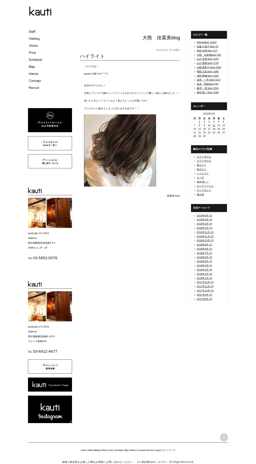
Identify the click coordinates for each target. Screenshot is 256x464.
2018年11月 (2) (205, 236)
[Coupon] (50, 149)
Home (83, 450)
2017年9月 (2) (204, 294)
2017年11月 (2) (205, 286)
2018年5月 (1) (204, 261)
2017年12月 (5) (205, 282)
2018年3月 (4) (204, 269)
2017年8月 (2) (204, 299)
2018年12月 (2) (205, 232)
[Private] (50, 167)
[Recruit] (50, 372)
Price (111, 450)
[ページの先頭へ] (224, 437)
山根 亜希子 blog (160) (209, 67)
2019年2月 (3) (204, 223)
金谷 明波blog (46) (208, 84)
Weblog (96, 450)
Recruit (149, 450)
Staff (90, 450)
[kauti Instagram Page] (50, 422)
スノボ (200, 177)
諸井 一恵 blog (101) (209, 79)
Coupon (157, 450)
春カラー (201, 165)
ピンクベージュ (205, 186)
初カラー (201, 169)
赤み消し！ (203, 181)
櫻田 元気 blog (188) (208, 71)
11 (214, 125)
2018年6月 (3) (204, 257)
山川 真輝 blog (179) (208, 63)
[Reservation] (50, 131)
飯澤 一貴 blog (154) (208, 88)
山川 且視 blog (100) (208, 59)
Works (104, 450)
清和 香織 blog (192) (208, 75)
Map (126, 450)
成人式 (200, 194)
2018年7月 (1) (204, 253)
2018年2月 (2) (204, 274)
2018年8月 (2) (204, 249)
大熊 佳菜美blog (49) (209, 55)
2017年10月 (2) (205, 290)
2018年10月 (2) (205, 240)
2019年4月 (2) (204, 215)
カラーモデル (204, 156)
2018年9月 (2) (204, 244)
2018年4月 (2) (204, 265)
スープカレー (204, 190)
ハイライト (203, 173)
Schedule (119, 450)
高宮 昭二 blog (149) (208, 92)
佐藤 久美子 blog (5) (207, 46)
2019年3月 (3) (204, 219)
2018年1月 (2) (204, 278)
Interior (133, 450)
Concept (141, 450)
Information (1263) (207, 42)
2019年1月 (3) (204, 228)
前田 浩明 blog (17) (207, 50)
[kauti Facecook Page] (50, 390)
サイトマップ (169, 450)
